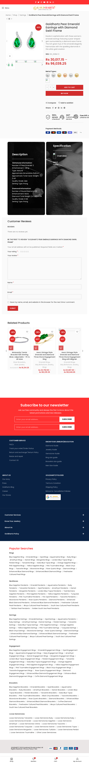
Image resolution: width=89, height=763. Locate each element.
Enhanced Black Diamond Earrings (53, 633)
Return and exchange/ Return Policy (23, 452)
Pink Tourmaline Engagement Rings (30, 667)
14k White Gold (55, 172)
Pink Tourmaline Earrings (49, 628)
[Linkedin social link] (50, 2)
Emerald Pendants (38, 585)
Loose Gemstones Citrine (30, 724)
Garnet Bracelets (58, 690)
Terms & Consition (53, 483)
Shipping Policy (52, 487)
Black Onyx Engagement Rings (59, 667)
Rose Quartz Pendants (38, 600)
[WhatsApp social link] (53, 2)
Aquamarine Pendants (57, 585)
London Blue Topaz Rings (62, 560)
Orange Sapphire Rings (66, 563)
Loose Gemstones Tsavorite (53, 724)
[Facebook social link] (36, 2)
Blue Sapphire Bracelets (18, 687)
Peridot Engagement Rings (53, 659)
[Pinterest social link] (47, 2)
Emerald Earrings (36, 619)
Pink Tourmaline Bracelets (29, 696)
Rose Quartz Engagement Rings (48, 670)
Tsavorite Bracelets (69, 696)
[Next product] (11, 19)
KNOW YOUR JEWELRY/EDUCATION (60, 442)
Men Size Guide (52, 465)
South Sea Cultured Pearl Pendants (65, 605)
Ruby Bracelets (25, 690)
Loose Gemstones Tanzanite (20, 718)
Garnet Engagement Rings (37, 656)
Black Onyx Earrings (17, 631)
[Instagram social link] (41, 2)
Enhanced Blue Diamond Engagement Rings (44, 673)
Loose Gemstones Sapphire (44, 721)
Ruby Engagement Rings (53, 653)
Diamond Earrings (71, 631)
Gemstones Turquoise (23, 727)
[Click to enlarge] (10, 56)
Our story (6, 479)
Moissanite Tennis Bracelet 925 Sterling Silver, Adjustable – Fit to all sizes (19, 355)
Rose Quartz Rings (53, 568)
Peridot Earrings (60, 622)
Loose (11, 727)
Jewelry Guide (51, 449)
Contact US (14, 460)
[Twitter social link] (38, 2)
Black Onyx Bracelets (50, 696)
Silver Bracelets (19, 362)
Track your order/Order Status (21, 448)
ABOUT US (6, 475)
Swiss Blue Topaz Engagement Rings (41, 662)
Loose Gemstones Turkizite (45, 729)
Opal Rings (44, 557)
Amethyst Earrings (29, 622)
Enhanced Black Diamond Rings (48, 571)
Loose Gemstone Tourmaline (22, 732)
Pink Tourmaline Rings (55, 566)
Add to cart (69, 87)
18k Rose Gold (55, 206)
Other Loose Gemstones (46, 732)
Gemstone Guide (53, 453)
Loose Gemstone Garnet (45, 727)
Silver (55, 168)
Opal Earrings (50, 619)
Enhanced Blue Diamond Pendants (45, 602)
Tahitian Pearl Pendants (20, 608)
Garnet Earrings (45, 622)
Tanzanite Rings (28, 563)
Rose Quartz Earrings (53, 631)
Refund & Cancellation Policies (58, 491)
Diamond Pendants (57, 600)
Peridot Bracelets (31, 693)
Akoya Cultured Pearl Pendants (36, 605)
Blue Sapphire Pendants (18, 585)
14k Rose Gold (55, 186)
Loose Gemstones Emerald (20, 721)
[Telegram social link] (64, 107)
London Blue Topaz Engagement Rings (24, 659)
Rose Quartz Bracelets (38, 698)
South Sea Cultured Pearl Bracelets (23, 707)
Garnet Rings (30, 560)
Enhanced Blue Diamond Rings (21, 571)
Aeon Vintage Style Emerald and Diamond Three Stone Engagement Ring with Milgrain (69, 355)
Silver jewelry (19, 365)
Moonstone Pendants (18, 600)
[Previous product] (7, 19)
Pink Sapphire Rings (17, 566)
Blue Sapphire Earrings (18, 619)
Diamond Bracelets (56, 698)
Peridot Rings (14, 563)
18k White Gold (55, 193)
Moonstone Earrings (35, 631)
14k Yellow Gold (55, 179)
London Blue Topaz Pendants (49, 591)
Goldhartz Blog (8, 487)
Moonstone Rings (37, 568)
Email (10, 292)
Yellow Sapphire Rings (35, 566)
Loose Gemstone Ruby (44, 718)
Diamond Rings (69, 568)
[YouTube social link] (44, 2)
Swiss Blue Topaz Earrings (28, 625)
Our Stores (6, 495)
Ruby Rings (71, 557)
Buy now (64, 93)
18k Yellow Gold (55, 199)
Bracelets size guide (54, 461)
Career (5, 491)
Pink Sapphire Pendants (36, 594)
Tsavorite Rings (22, 568)
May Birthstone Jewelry (44, 365)
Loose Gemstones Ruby (64, 718)
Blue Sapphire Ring (16, 557)
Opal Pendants (44, 588)
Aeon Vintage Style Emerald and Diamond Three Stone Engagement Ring (44, 355)
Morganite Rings (43, 560)
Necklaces (13, 581)
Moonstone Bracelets (17, 698)
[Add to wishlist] (27, 332)
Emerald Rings (44, 362)
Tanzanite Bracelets (49, 693)
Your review (13, 255)
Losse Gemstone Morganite (20, 729)
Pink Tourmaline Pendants (29, 597)
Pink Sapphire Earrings (49, 625)
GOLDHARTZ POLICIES (55, 475)
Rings (45, 367)
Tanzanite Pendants (27, 588)
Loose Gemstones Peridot (68, 729)
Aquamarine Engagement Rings (28, 653)
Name (11, 282)
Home (8, 15)
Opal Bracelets (53, 687)
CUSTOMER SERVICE (17, 440)
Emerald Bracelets (38, 687)
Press (4, 483)
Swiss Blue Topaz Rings (46, 563)
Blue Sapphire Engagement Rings (22, 650)
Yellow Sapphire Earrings (27, 628)
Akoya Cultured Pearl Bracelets (62, 704)
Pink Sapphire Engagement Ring (39, 665)
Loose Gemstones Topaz (67, 727)
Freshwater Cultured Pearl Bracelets (33, 704)
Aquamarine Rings (57, 557)
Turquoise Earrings (68, 628)
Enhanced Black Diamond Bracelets (41, 701)
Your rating (13, 251)
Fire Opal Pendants (50, 597)
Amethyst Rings (16, 560)
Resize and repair (16, 456)
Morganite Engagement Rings (62, 656)
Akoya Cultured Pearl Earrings (41, 636)
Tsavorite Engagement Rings (20, 670)
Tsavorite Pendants (68, 597)
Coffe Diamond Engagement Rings (49, 676)
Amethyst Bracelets (41, 690)
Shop (15, 15)
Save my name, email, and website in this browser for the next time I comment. (42, 302)
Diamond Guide (52, 445)
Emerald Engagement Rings (49, 650)
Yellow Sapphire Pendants (58, 594)
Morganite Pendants (27, 591)
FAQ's (11, 444)
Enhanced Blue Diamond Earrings (24, 633)
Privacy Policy (51, 479)
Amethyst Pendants (60, 588)
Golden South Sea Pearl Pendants (45, 608)
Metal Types (51, 71)
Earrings (23, 15)
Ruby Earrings (14, 622)
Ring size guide (51, 457)
